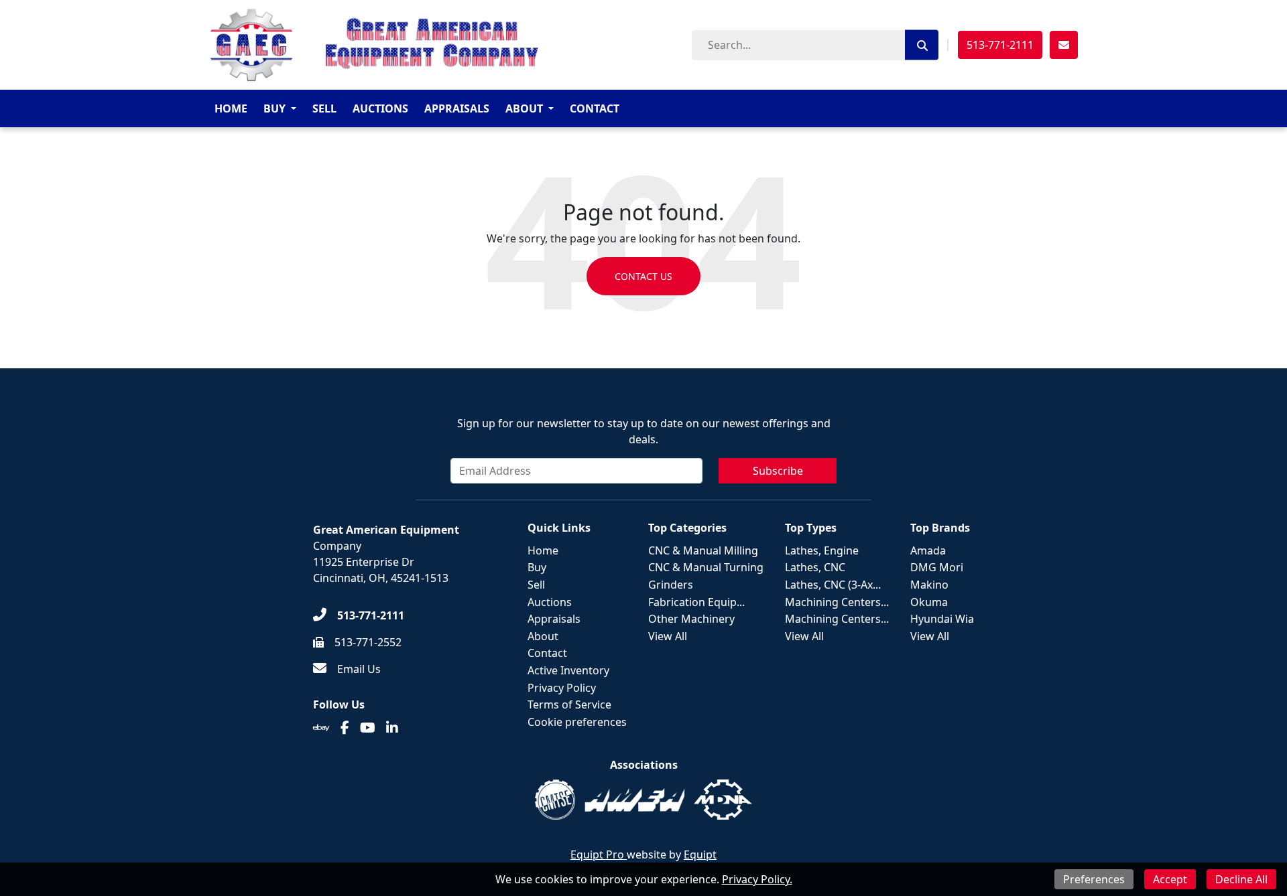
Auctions (380, 108)
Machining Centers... (837, 602)
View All (667, 636)
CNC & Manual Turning (705, 567)
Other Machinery (691, 618)
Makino (929, 584)
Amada (928, 550)
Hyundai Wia (942, 618)
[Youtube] (367, 728)
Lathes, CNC (815, 567)
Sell (324, 108)
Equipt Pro (598, 854)
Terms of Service (569, 704)
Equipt (700, 854)
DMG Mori (936, 567)
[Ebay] (321, 728)
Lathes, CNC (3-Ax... (833, 584)
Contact (594, 108)
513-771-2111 (1000, 45)
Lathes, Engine (822, 550)
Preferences (1094, 879)
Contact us (643, 276)
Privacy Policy (562, 687)
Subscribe (778, 470)
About (524, 108)
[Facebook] (345, 728)
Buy (274, 108)
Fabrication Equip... (696, 602)
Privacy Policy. (757, 879)
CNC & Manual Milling (703, 550)
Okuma (929, 602)
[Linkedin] (392, 728)
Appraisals (456, 108)
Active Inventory (568, 670)
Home (230, 108)
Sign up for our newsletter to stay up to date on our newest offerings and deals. (644, 431)
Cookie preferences (577, 722)
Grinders (670, 584)
